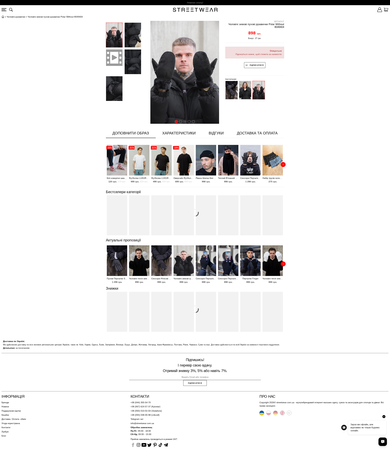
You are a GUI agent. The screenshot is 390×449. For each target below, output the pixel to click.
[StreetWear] (195, 10)
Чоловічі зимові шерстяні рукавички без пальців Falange (184, 278)
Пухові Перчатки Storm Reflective (117, 278)
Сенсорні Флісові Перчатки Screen (161, 278)
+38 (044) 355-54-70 (141, 402)
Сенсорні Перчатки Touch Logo (206, 278)
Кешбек (5, 415)
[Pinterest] (154, 445)
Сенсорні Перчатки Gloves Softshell (250, 178)
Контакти (6, 427)
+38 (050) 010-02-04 (141, 411)
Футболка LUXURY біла (139, 178)
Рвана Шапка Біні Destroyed (206, 178)
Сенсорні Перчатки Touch (228, 278)
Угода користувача (11, 423)
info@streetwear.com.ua (142, 423)
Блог (4, 436)
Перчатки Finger (250, 278)
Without (279, 21)
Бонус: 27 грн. (254, 38)
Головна (3, 16)
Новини (5, 406)
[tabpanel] (195, 162)
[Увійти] (379, 10)
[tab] (179, 133)
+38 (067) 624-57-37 (141, 406)
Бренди (5, 402)
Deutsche (275, 413)
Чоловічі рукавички (16, 17)
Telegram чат (137, 419)
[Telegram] (165, 445)
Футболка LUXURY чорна (161, 178)
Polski (268, 413)
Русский (289, 413)
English (282, 413)
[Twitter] (149, 445)
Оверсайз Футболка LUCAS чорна (184, 178)
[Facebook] (133, 445)
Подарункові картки (11, 411)
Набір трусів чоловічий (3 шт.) (272, 178)
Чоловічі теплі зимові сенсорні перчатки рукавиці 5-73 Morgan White (272, 278)
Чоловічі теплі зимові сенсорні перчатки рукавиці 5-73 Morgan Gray (139, 278)
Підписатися (256, 65)
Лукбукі (5, 431)
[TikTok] (160, 445)
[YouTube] (144, 445)
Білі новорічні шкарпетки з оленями (117, 178)
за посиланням (22, 348)
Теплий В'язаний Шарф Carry (228, 178)
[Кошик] (386, 10)
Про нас (267, 396)
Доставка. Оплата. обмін (14, 419)
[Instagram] (138, 445)
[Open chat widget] (382, 441)
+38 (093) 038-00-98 (141, 415)
